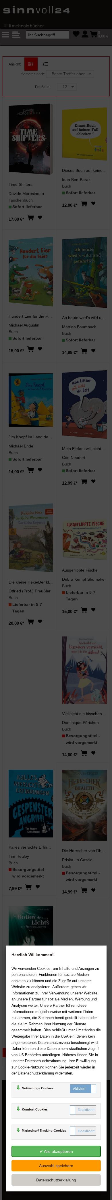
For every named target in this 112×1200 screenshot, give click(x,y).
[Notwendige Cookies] (83, 1088)
